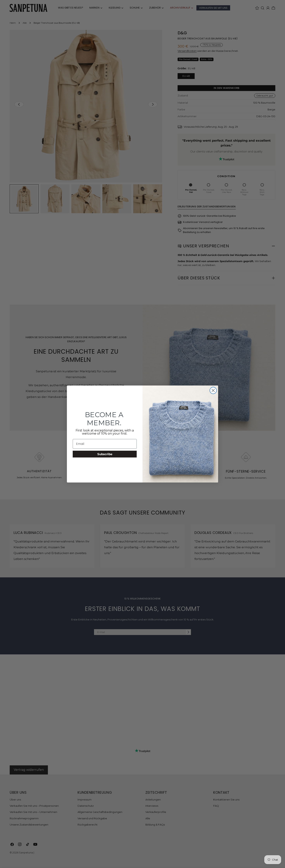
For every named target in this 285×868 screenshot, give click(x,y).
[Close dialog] (213, 390)
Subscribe (104, 454)
